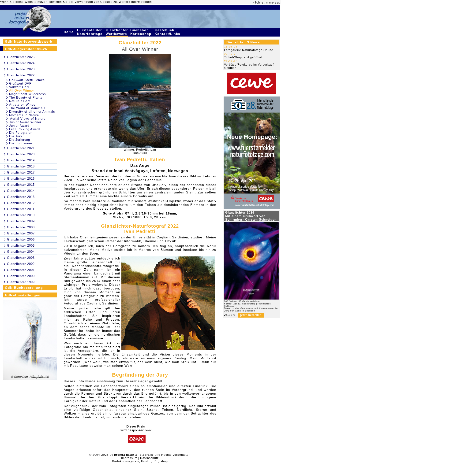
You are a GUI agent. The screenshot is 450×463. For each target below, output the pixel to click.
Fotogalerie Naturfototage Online (248, 50)
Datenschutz (149, 458)
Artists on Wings (22, 104)
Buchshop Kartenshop (141, 32)
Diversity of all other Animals (32, 111)
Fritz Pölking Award (24, 129)
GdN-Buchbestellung (24, 287)
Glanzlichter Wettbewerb (117, 32)
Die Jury (15, 136)
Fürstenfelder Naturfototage (90, 32)
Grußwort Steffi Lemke (27, 80)
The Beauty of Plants (26, 97)
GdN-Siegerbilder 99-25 (26, 49)
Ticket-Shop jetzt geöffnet (243, 57)
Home (69, 32)
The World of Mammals (27, 108)
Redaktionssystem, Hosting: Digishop (140, 461)
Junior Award (19, 125)
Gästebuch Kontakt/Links (168, 32)
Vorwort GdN (19, 87)
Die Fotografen (20, 132)
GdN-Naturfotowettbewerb (28, 41)
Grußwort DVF (20, 83)
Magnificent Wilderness (27, 94)
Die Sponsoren (20, 143)
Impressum (129, 458)
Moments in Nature (24, 115)
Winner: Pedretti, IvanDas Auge (140, 151)
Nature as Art (19, 101)
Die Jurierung (19, 139)
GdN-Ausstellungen (23, 295)
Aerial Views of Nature (27, 118)
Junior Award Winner (25, 122)
